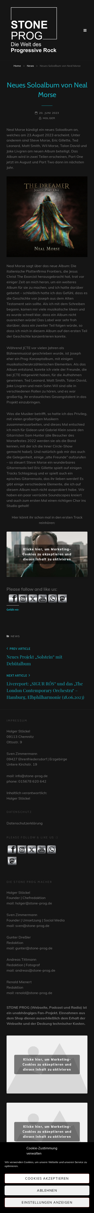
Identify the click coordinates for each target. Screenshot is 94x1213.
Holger (49, 118)
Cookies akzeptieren (47, 1178)
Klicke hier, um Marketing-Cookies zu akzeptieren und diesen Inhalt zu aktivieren (47, 554)
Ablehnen (47, 1190)
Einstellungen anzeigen (47, 1202)
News (30, 65)
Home (17, 65)
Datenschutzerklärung (25, 823)
